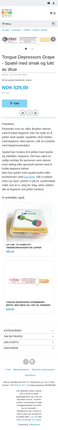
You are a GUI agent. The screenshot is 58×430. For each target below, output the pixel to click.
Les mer (34, 417)
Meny (8, 24)
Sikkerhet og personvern (43, 369)
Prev (7, 38)
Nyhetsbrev (30, 375)
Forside (5, 30)
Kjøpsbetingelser (21, 369)
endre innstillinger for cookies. (29, 420)
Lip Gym (29, 176)
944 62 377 (20, 385)
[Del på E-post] (35, 113)
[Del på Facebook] (29, 113)
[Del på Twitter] (23, 113)
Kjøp (16, 103)
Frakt (8, 369)
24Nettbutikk (34, 424)
